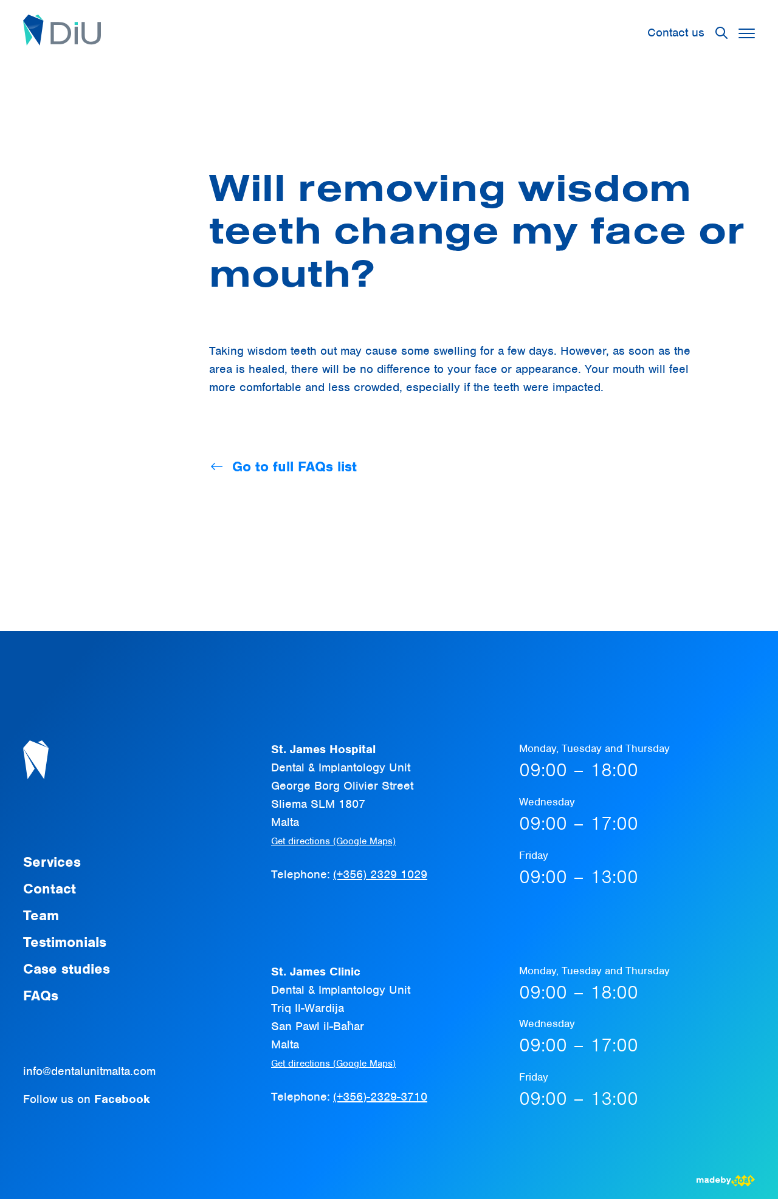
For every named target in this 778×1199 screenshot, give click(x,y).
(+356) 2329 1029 (380, 874)
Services (52, 862)
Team (41, 915)
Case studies (66, 969)
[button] (746, 33)
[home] (62, 33)
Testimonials (64, 942)
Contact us (675, 32)
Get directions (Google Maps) (333, 841)
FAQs (40, 995)
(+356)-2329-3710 (380, 1096)
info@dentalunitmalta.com (89, 1071)
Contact (49, 889)
